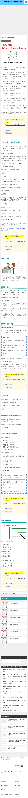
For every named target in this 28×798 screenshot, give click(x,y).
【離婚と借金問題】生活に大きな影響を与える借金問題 (14, 670)
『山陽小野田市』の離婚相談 (15, 617)
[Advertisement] (14, 19)
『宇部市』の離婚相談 (13, 603)
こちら (14, 491)
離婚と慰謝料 (4, 781)
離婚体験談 (3, 777)
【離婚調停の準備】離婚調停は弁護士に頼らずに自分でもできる (14, 706)
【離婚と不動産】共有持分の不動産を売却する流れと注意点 (16, 734)
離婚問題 (3, 789)
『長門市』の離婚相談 (13, 610)
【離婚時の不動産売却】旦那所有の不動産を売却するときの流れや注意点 (16, 720)
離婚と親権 (17, 781)
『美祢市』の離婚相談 (13, 631)
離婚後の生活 (18, 771)
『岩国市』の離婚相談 (13, 624)
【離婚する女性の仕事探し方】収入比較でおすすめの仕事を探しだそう (14, 682)
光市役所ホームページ (9, 477)
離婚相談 (17, 777)
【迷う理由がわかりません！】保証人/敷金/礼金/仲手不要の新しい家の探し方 (17, 741)
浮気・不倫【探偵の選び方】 (6, 771)
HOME (2, 766)
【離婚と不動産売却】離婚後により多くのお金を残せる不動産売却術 (14, 687)
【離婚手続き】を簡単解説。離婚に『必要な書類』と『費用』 (14, 692)
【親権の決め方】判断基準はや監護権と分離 (13, 697)
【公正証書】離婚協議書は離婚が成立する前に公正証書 (14, 701)
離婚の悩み (9, 130)
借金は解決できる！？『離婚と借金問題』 (20, 765)
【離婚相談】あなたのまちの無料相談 (12, 1)
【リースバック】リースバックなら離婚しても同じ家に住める (16, 748)
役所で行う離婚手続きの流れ (9, 710)
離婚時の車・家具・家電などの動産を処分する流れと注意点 (16, 727)
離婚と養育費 (18, 785)
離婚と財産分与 (4, 785)
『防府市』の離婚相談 (13, 638)
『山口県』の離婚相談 (6, 40)
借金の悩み (9, 133)
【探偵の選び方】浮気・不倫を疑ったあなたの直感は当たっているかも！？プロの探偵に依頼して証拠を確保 (14, 676)
